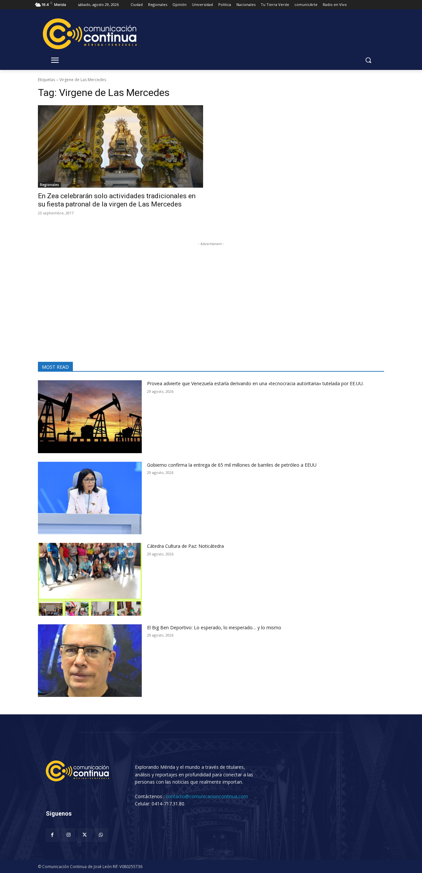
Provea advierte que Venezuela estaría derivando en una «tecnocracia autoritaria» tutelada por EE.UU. (255, 383)
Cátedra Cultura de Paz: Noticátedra (185, 546)
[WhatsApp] (101, 834)
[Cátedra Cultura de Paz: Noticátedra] (90, 579)
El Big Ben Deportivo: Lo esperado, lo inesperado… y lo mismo (217, 627)
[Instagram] (68, 834)
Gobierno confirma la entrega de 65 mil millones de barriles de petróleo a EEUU (231, 465)
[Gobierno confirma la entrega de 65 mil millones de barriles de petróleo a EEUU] (90, 498)
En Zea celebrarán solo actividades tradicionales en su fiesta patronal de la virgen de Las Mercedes (117, 200)
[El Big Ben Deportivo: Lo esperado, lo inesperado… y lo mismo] (90, 660)
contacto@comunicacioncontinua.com (207, 796)
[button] (368, 60)
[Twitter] (84, 834)
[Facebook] (52, 834)
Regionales (49, 184)
